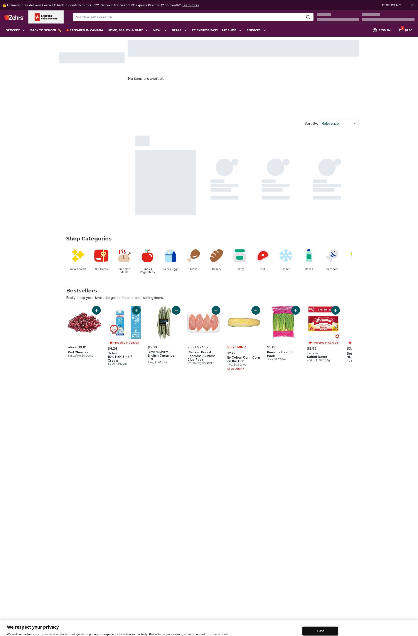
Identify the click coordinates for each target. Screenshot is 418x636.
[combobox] (193, 17)
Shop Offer (234, 368)
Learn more (190, 5)
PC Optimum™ (391, 5)
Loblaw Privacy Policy (80, 631)
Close (320, 624)
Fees (412, 5)
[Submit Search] (308, 17)
